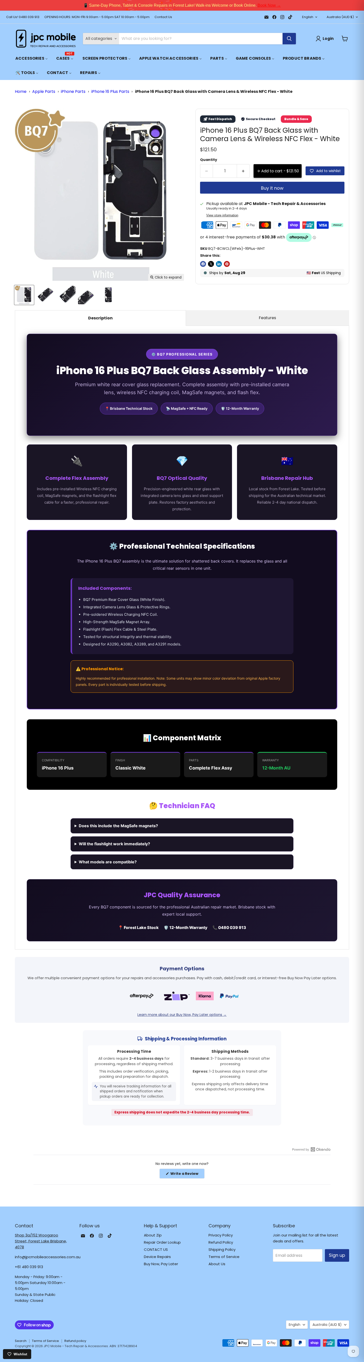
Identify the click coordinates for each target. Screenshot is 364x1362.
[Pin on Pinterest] (227, 264)
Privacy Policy (220, 1235)
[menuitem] (31, 58)
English (307, 17)
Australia (340, 17)
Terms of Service (223, 1256)
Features (267, 318)
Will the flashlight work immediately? (114, 843)
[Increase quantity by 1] (243, 171)
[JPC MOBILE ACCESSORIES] (46, 39)
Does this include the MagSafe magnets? (118, 825)
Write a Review (187, 1175)
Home (20, 91)
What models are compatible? (108, 861)
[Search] (289, 38)
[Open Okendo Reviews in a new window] (311, 1149)
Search (20, 1340)
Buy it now (272, 188)
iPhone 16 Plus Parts (110, 91)
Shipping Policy (221, 1249)
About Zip (153, 1235)
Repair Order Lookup (162, 1242)
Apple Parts (43, 91)
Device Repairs (157, 1256)
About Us (216, 1263)
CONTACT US (156, 1249)
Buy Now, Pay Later (161, 1263)
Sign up (337, 1255)
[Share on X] (211, 264)
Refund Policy (220, 1242)
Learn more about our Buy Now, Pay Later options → (182, 1014)
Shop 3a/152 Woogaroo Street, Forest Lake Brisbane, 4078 (41, 1241)
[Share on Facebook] (203, 264)
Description (100, 318)
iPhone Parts (73, 91)
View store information (222, 215)
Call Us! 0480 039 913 (22, 17)
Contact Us (163, 17)
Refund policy (75, 1340)
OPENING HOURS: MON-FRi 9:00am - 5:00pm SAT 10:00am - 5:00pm (97, 17)
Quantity (208, 160)
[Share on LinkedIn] (219, 264)
